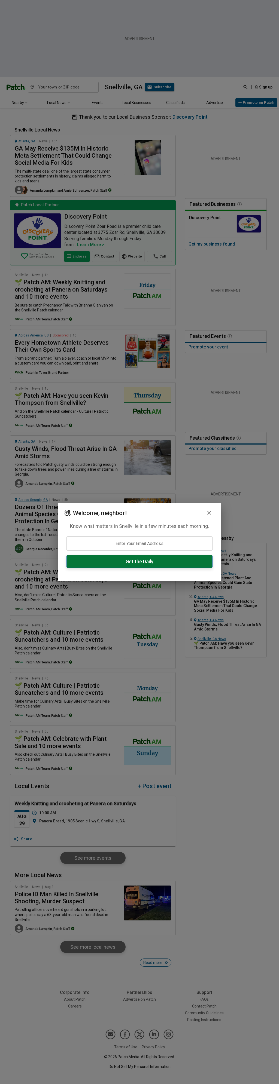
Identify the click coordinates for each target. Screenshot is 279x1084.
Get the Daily (139, 561)
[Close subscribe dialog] (209, 512)
